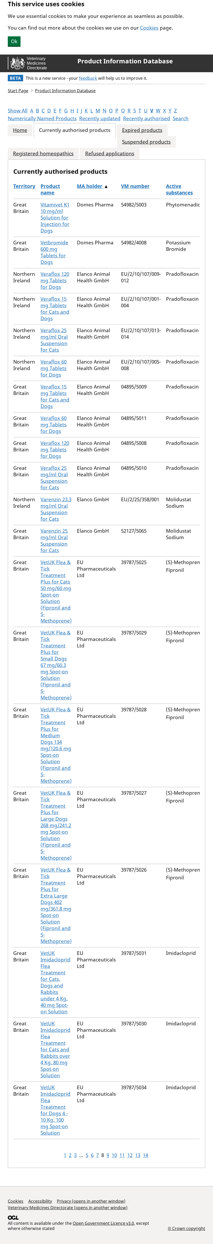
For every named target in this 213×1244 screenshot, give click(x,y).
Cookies (149, 27)
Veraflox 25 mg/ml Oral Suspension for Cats (54, 340)
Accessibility (40, 1201)
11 (122, 1155)
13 (137, 1155)
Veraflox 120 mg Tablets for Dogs (55, 280)
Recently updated (100, 118)
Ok (14, 41)
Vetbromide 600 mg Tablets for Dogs (54, 252)
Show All (18, 110)
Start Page (18, 90)
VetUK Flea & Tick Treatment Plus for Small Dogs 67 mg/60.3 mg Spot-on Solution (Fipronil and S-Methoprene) (56, 665)
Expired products (142, 130)
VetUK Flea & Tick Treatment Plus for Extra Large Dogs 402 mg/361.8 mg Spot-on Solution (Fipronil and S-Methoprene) (56, 905)
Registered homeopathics (43, 153)
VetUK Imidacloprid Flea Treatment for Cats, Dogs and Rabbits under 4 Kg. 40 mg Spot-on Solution (55, 982)
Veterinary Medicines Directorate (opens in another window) (68, 1207)
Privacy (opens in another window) (91, 1201)
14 (145, 1155)
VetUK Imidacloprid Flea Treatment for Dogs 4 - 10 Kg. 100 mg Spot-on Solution (55, 1110)
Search (181, 118)
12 (129, 1155)
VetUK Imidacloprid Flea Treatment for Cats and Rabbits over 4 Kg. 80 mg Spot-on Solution (55, 1049)
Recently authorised (146, 118)
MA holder (90, 186)
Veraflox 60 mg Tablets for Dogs (53, 368)
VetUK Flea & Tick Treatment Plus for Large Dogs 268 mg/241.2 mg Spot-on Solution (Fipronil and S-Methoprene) (56, 825)
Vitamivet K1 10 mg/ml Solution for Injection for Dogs (55, 217)
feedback (88, 78)
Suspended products (146, 142)
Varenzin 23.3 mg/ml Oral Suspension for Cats (56, 509)
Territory (24, 186)
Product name (50, 189)
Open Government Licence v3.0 (103, 1223)
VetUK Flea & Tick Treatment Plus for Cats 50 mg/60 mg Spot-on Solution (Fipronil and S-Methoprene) (56, 591)
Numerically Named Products (42, 118)
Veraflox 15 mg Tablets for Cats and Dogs (55, 309)
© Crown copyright (186, 1228)
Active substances (179, 189)
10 (114, 1155)
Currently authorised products (74, 130)
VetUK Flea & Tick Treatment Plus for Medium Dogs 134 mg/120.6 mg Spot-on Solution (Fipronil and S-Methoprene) (56, 745)
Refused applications (109, 153)
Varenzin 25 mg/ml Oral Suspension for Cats (54, 540)
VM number (135, 186)
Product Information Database (125, 61)
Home (20, 130)
